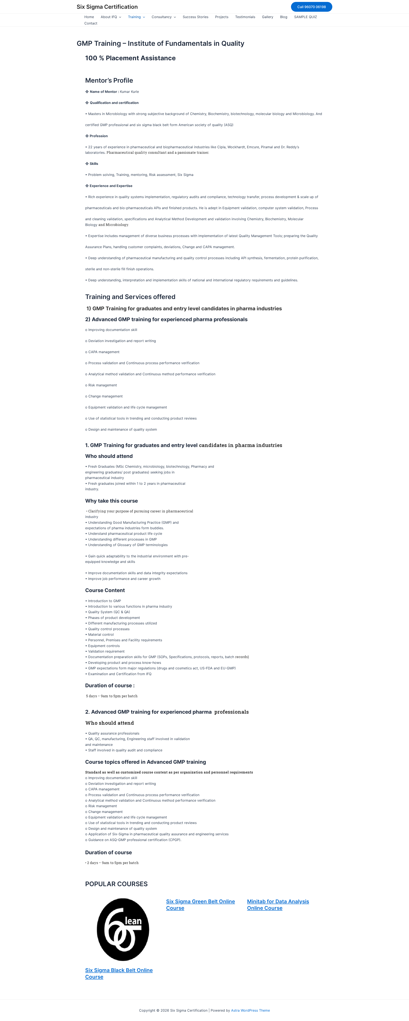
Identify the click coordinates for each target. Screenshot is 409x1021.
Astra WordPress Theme (250, 1010)
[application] (119, 17)
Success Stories (195, 17)
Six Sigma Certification (107, 6)
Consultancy (162, 17)
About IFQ (109, 17)
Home (89, 17)
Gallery (267, 17)
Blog (283, 17)
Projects (221, 17)
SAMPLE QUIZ (305, 17)
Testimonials (245, 17)
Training (134, 17)
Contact (90, 23)
